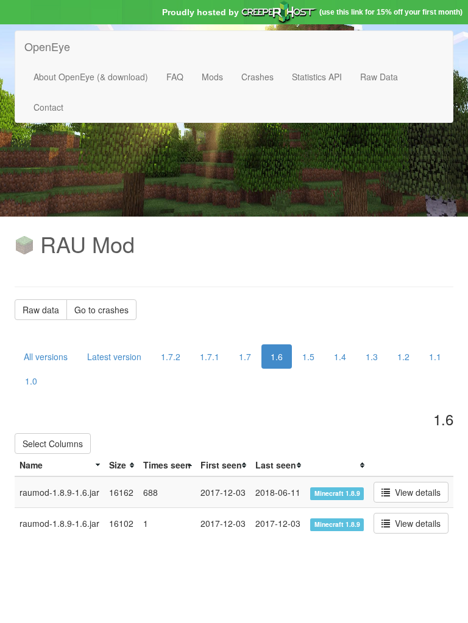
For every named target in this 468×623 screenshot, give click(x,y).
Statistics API (317, 77)
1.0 (31, 381)
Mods (212, 77)
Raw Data (379, 77)
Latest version (114, 356)
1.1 (435, 356)
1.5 (308, 356)
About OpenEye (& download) (91, 77)
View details (415, 492)
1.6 (277, 356)
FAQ (174, 77)
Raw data (41, 310)
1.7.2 (170, 356)
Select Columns (53, 443)
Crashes (257, 77)
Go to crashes (101, 310)
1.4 (340, 356)
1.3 (372, 356)
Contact (48, 107)
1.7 (245, 356)
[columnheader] (59, 465)
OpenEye (47, 46)
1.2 (403, 356)
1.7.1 (209, 356)
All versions (46, 356)
